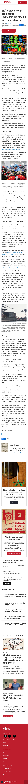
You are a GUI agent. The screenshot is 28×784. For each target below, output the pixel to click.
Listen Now (14, 503)
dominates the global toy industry (11, 149)
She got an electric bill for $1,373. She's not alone (13, 698)
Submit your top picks (14, 554)
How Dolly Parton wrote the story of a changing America (14, 603)
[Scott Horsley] (4, 447)
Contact (5, 758)
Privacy (4, 774)
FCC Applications (7, 768)
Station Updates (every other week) (12, 573)
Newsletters (6, 755)
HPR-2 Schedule (7, 749)
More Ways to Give (7, 765)
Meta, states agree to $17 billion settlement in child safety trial (13, 610)
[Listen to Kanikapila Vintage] (14, 474)
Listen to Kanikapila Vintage (14, 490)
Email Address (7, 567)
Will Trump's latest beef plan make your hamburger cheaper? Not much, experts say (15, 596)
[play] (2, 782)
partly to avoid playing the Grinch (11, 268)
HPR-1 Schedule (7, 745)
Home (4, 742)
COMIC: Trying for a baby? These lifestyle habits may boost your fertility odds (13, 659)
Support (5, 762)
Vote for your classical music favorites (14, 538)
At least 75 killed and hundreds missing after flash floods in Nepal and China (15, 624)
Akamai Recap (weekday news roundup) (13, 577)
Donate (23, 2)
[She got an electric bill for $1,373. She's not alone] (13, 684)
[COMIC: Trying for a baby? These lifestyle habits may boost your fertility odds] (13, 644)
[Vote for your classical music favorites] (14, 521)
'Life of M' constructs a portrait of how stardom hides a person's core (14, 617)
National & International (9, 434)
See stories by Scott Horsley (17, 453)
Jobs (4, 752)
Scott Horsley (9, 23)
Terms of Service (7, 771)
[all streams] (26, 782)
